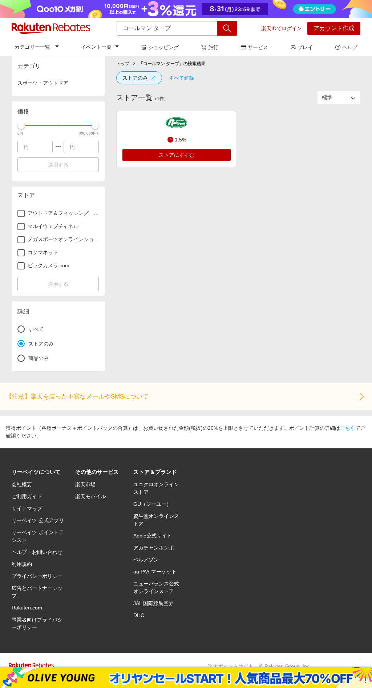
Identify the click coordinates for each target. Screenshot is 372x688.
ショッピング (163, 47)
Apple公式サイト (152, 536)
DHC (138, 615)
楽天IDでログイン (281, 28)
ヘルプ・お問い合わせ (37, 552)
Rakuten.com (27, 608)
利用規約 (22, 564)
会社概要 (22, 484)
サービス (258, 47)
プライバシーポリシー (37, 576)
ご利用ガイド (27, 496)
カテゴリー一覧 (32, 47)
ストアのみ (135, 78)
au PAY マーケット (155, 572)
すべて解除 (181, 78)
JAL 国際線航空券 (153, 603)
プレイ (305, 47)
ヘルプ (349, 47)
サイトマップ (27, 508)
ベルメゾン (146, 560)
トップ (122, 63)
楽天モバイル (90, 496)
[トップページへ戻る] (51, 28)
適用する (58, 165)
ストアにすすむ (176, 155)
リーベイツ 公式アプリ (38, 520)
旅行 (213, 47)
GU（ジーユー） (152, 504)
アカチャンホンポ (153, 548)
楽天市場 (85, 484)
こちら (347, 428)
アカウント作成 (334, 28)
